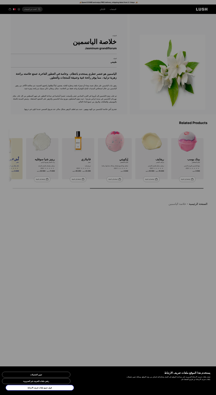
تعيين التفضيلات (36, 374)
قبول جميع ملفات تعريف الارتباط (40, 388)
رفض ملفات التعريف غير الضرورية (36, 381)
